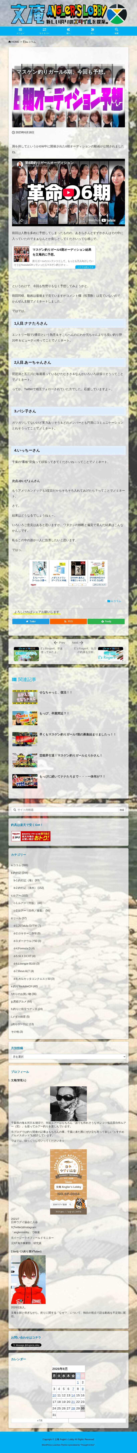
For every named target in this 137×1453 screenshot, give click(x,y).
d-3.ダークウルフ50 (27, 941)
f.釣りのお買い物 (23, 994)
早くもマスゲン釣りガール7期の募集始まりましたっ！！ (77, 734)
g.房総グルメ (21, 1001)
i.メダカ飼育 (20, 1016)
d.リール (19, 918)
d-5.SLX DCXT (24, 956)
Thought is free (87, 1445)
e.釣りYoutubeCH (24, 986)
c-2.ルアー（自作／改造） (32, 910)
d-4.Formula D (24, 948)
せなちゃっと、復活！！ (56, 692)
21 (73, 1402)
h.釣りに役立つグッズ (27, 1009)
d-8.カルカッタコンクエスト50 (34, 978)
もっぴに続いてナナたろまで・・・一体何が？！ (72, 776)
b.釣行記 (19, 872)
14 (73, 1395)
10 (54, 1395)
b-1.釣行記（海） (27, 880)
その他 (17, 1031)
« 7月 (39, 1420)
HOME (15, 42)
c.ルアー (19, 895)
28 (73, 1408)
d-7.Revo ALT (24, 971)
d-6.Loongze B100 (26, 963)
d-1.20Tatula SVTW (27, 925)
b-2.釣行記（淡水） (29, 887)
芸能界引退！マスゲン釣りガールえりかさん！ (71, 755)
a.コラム (31, 42)
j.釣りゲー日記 (22, 1024)
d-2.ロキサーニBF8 (27, 933)
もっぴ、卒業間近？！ (54, 713)
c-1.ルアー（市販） (28, 903)
